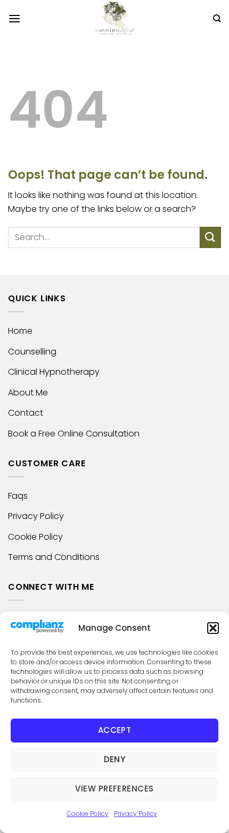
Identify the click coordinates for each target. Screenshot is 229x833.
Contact (25, 413)
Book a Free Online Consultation (74, 433)
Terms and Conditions (54, 557)
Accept (115, 730)
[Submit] (210, 237)
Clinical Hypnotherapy (54, 372)
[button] (213, 628)
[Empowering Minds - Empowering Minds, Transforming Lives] (114, 18)
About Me (28, 392)
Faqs (18, 496)
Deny (115, 759)
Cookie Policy (88, 813)
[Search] (217, 19)
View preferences (114, 788)
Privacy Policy (135, 813)
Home (20, 331)
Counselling (32, 351)
